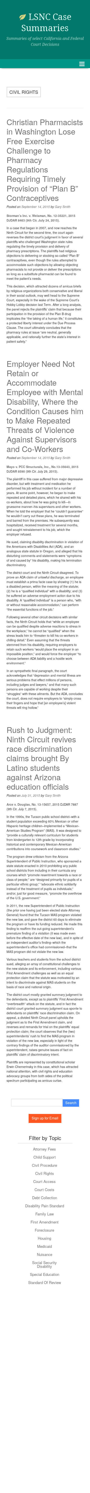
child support (44, 1157)
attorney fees (44, 1149)
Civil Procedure (44, 1165)
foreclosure (44, 1230)
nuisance (44, 1254)
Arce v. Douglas (18, 804)
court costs (44, 1189)
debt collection (44, 1197)
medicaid (44, 1246)
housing (44, 1238)
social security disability (44, 1264)
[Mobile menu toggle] (82, 63)
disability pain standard (44, 1205)
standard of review (44, 1282)
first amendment (45, 1222)
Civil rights (44, 1173)
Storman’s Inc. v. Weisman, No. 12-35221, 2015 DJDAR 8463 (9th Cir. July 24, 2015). (41, 217)
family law (44, 1213)
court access (44, 1181)
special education (44, 1274)
